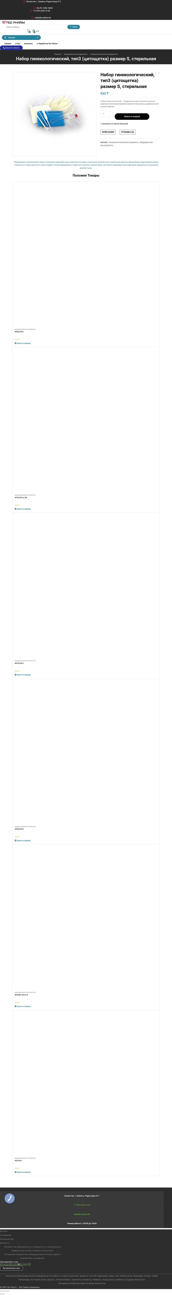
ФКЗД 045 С (19, 332)
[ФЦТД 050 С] (86, 586)
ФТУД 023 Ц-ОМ (21, 497)
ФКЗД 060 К (19, 829)
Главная (7, 44)
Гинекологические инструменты (104, 54)
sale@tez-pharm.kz (82, 1214)
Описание (108, 132)
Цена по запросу (24, 343)
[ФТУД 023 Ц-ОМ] (86, 421)
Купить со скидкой (132, 116)
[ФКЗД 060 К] (86, 752)
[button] (11, 47)
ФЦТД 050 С (19, 663)
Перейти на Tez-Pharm (48, 44)
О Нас (17, 44)
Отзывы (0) (127, 132)
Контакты (28, 44)
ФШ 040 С (18, 1161)
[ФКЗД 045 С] (86, 255)
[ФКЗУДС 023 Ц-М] (86, 918)
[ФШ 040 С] (86, 1084)
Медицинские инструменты (75, 54)
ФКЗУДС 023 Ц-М (21, 995)
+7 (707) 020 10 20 (82, 1205)
